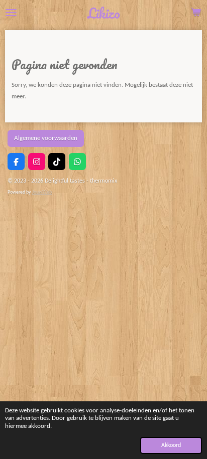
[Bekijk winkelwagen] (196, 12)
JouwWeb (42, 192)
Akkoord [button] (171, 445)
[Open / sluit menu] (11, 12)
